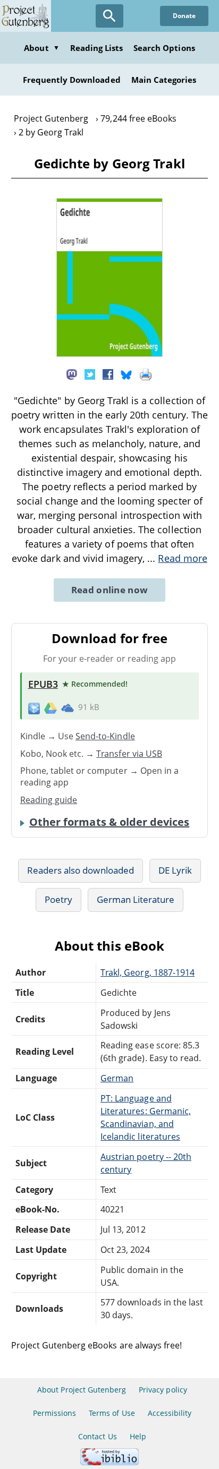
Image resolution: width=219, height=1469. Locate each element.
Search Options (164, 47)
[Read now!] (109, 354)
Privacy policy (163, 1390)
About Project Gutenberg (81, 1390)
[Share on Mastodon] (71, 373)
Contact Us (97, 1436)
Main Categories (164, 79)
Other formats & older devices (109, 822)
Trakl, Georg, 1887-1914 (147, 972)
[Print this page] (145, 373)
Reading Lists (96, 47)
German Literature (136, 899)
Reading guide (49, 800)
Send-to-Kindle (105, 736)
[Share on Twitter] (90, 373)
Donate (184, 15)
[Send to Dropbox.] (34, 707)
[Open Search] (109, 16)
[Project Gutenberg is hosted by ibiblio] (109, 1462)
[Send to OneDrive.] (67, 708)
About (41, 47)
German (116, 1078)
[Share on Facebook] (108, 373)
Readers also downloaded (80, 870)
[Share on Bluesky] (126, 373)
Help (138, 1436)
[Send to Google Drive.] (50, 707)
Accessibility (170, 1413)
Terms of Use (111, 1413)
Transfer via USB (129, 753)
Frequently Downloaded (72, 79)
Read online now (109, 590)
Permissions (54, 1413)
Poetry (58, 899)
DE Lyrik (175, 870)
